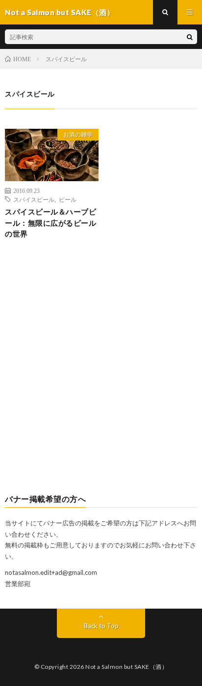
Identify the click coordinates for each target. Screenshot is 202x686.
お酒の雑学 (78, 134)
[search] (189, 36)
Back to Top (101, 626)
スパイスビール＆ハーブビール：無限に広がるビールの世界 (50, 222)
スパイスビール (33, 199)
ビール (67, 199)
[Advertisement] (101, 374)
